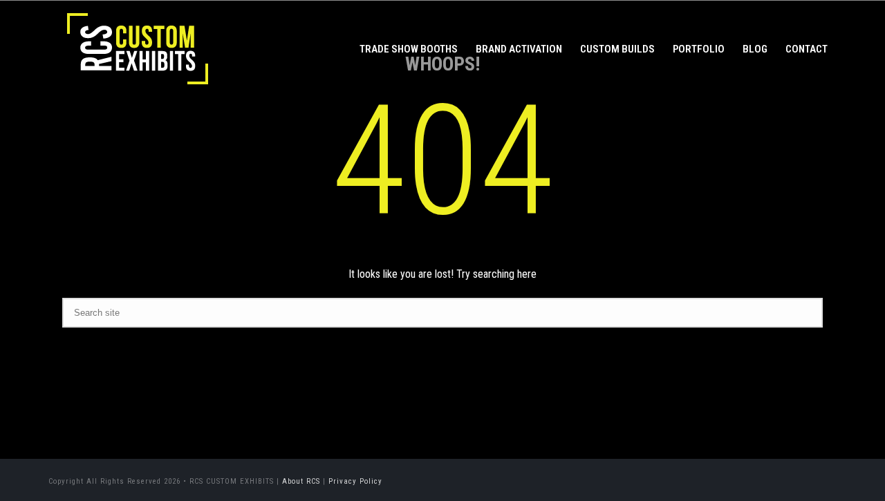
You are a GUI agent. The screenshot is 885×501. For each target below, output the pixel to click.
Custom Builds (617, 49)
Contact (806, 49)
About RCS (301, 481)
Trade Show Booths (409, 49)
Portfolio (699, 49)
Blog (755, 49)
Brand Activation (519, 49)
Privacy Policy (355, 481)
